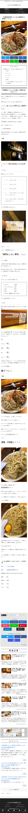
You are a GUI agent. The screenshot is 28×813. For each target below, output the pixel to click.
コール (8, 77)
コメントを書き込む (14, 789)
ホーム (7, 804)
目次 (12, 66)
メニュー (8, 73)
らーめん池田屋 (10, 566)
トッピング (9, 75)
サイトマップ (7, 806)
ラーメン (4, 615)
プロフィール (20, 804)
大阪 (9, 615)
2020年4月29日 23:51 (5, 780)
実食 (7, 79)
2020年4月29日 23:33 (5, 766)
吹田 (13, 615)
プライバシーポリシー (20, 806)
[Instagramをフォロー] (14, 640)
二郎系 (22, 615)
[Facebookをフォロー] (20, 636)
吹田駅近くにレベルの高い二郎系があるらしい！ (14, 69)
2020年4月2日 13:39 (5, 749)
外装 (7, 70)
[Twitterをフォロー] (7, 636)
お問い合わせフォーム (14, 808)
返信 (25, 760)
